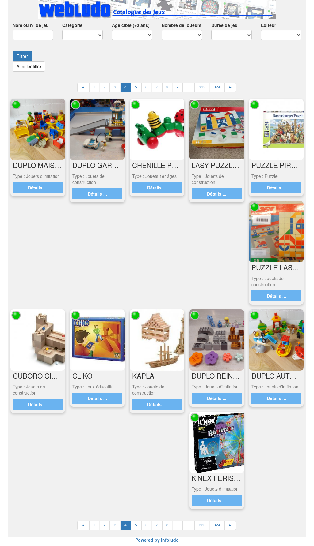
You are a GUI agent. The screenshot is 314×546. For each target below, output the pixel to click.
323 (202, 87)
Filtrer (22, 56)
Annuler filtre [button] (29, 66)
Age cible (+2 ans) (131, 25)
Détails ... (37, 188)
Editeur (268, 25)
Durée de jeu (224, 25)
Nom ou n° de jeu (31, 25)
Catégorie (72, 25)
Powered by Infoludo (157, 540)
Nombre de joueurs (181, 25)
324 (217, 87)
